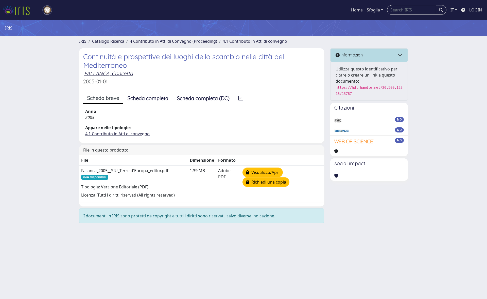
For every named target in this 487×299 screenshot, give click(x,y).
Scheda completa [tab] (148, 98)
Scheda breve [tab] (103, 98)
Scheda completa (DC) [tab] (203, 98)
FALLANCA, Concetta (108, 73)
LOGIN (475, 10)
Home (357, 10)
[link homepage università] (47, 10)
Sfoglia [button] (373, 10)
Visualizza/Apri (264, 172)
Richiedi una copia (267, 182)
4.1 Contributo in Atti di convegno (255, 41)
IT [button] (452, 10)
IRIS (82, 41)
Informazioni (351, 54)
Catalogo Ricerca (108, 41)
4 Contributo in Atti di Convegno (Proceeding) (173, 41)
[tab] (241, 98)
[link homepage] (18, 10)
